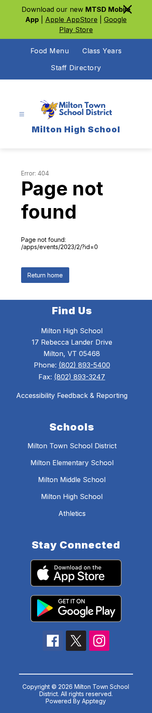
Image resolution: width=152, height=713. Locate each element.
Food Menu (49, 51)
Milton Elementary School (72, 462)
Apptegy (94, 701)
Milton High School (72, 496)
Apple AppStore (71, 19)
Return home (45, 275)
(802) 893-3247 (79, 377)
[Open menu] (22, 114)
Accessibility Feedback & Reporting (72, 395)
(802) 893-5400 (84, 365)
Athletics (72, 513)
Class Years (102, 51)
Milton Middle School (72, 479)
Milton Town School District (72, 446)
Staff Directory (76, 67)
